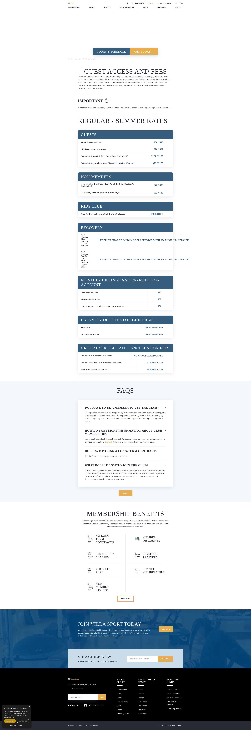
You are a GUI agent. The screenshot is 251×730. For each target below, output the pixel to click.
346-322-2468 (77, 689)
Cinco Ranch (139, 3)
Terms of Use (164, 725)
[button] (16, 725)
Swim (145, 7)
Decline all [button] (23, 721)
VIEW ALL (125, 493)
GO (101, 697)
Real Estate (142, 706)
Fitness (107, 7)
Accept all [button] (10, 721)
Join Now (166, 629)
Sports (119, 710)
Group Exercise (127, 7)
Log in (180, 3)
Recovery (161, 7)
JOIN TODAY (142, 51)
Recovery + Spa (123, 714)
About (178, 7)
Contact (141, 698)
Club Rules (142, 714)
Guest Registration (174, 709)
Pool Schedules (173, 690)
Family (92, 7)
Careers (141, 694)
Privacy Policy (177, 725)
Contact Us (110, 442)
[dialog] (16, 716)
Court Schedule (173, 694)
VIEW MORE (126, 599)
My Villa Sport (166, 3)
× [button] (29, 707)
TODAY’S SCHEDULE (111, 51)
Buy (151, 3)
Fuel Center (142, 702)
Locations (142, 710)
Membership (74, 7)
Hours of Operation (174, 698)
